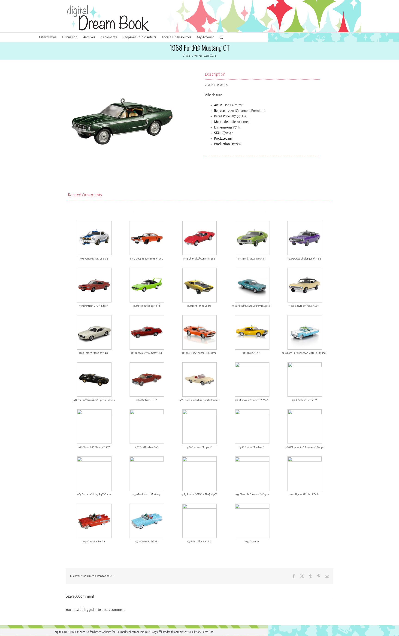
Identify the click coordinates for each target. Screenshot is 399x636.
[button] (221, 37)
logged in (90, 610)
